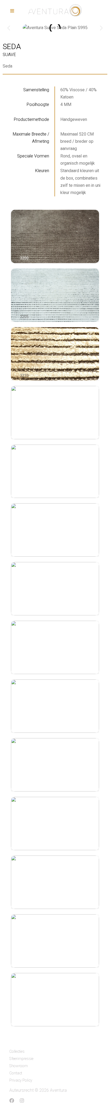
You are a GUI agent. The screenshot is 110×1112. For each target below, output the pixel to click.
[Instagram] (21, 1100)
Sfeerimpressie (21, 1059)
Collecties (17, 1051)
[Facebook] (11, 1100)
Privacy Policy (20, 1080)
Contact (15, 1073)
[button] (8, 28)
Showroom (18, 1066)
